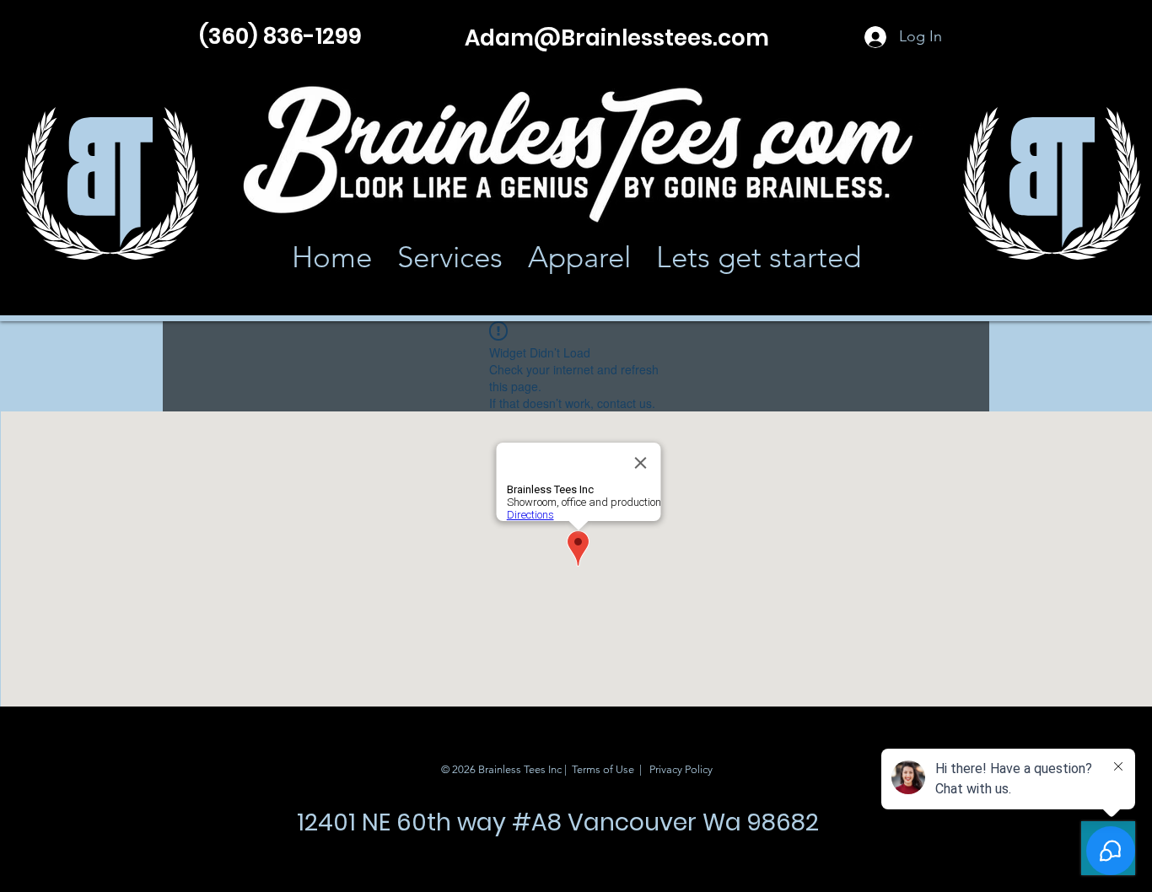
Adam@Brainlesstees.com (617, 38)
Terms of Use (603, 769)
